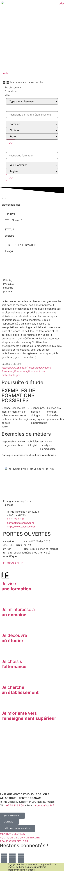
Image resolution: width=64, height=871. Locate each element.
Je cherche (20, 690)
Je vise (16, 586)
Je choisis (14, 664)
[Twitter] (4, 858)
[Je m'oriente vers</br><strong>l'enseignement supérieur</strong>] (5, 705)
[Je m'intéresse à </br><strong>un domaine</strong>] (5, 601)
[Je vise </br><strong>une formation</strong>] (5, 575)
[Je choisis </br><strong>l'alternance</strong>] (5, 653)
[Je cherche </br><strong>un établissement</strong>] (5, 679)
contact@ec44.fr (45, 805)
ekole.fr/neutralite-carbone (21, 869)
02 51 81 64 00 (15, 805)
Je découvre (14, 638)
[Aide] (7, 66)
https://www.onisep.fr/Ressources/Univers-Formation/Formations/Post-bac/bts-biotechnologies (27, 371)
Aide (5, 73)
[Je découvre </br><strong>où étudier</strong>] (5, 627)
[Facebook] (12, 858)
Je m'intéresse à (18, 612)
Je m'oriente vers (29, 716)
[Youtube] (21, 858)
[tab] (32, 87)
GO (11, 142)
